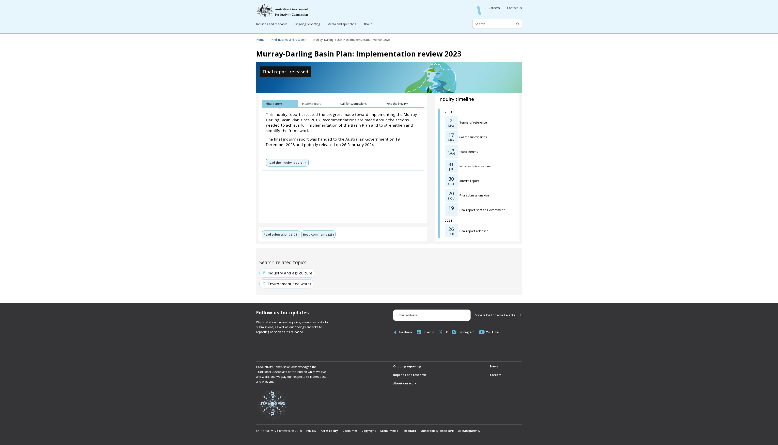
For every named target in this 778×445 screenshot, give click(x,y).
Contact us (514, 8)
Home (260, 40)
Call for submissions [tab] (353, 104)
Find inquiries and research (288, 40)
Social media (389, 431)
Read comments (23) (318, 234)
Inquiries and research (271, 24)
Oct (451, 184)
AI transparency (469, 431)
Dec (451, 213)
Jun (451, 150)
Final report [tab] (274, 104)
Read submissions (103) (281, 234)
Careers (494, 8)
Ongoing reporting (307, 24)
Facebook (405, 332)
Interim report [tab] (311, 104)
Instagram (467, 332)
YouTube (492, 332)
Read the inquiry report (285, 162)
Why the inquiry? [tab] (397, 104)
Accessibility (329, 431)
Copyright (369, 431)
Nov (451, 198)
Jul (451, 169)
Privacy (311, 431)
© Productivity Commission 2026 (279, 431)
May (451, 125)
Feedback (409, 431)
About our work (404, 383)
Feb (451, 234)
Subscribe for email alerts (495, 315)
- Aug (451, 153)
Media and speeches (341, 24)
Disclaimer (349, 431)
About (367, 24)
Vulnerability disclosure (437, 431)
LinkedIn (428, 332)
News (494, 366)
